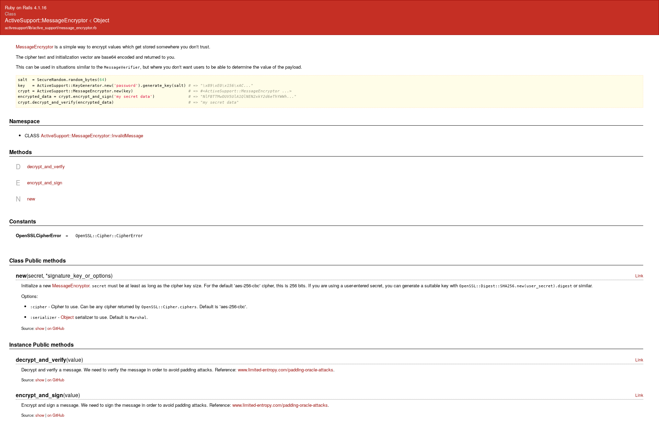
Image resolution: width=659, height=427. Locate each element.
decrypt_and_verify (46, 166)
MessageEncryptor (34, 46)
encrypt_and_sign (44, 182)
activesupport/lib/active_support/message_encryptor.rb (50, 27)
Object (101, 20)
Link (639, 275)
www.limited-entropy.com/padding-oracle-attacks (285, 369)
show (39, 328)
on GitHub (55, 328)
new (31, 198)
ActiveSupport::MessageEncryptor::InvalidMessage (92, 135)
